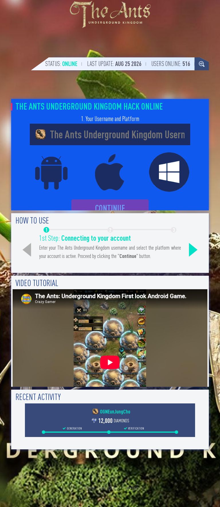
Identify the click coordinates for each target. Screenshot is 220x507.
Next (193, 250)
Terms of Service (108, 488)
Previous (27, 250)
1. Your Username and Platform (110, 119)
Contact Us (87, 488)
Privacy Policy (131, 488)
